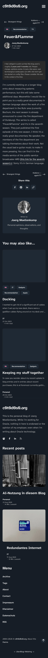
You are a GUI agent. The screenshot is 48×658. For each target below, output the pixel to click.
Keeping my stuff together (23, 373)
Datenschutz (9, 615)
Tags (5, 583)
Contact (6, 596)
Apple (25, 293)
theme (5, 642)
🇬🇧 (7, 29)
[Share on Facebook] (14, 187)
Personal (6, 392)
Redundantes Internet (24, 548)
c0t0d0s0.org (15, 6)
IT (12, 287)
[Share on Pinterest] (21, 187)
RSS (5, 621)
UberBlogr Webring (24, 651)
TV (33, 29)
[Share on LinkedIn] (27, 187)
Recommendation (19, 29)
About (6, 589)
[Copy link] (33, 187)
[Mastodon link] (4, 438)
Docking (9, 299)
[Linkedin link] (15, 438)
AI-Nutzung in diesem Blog (24, 493)
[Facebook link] (9, 438)
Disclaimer (8, 609)
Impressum (8, 602)
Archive (6, 576)
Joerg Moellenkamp (20, 43)
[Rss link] (21, 438)
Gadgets (22, 287)
